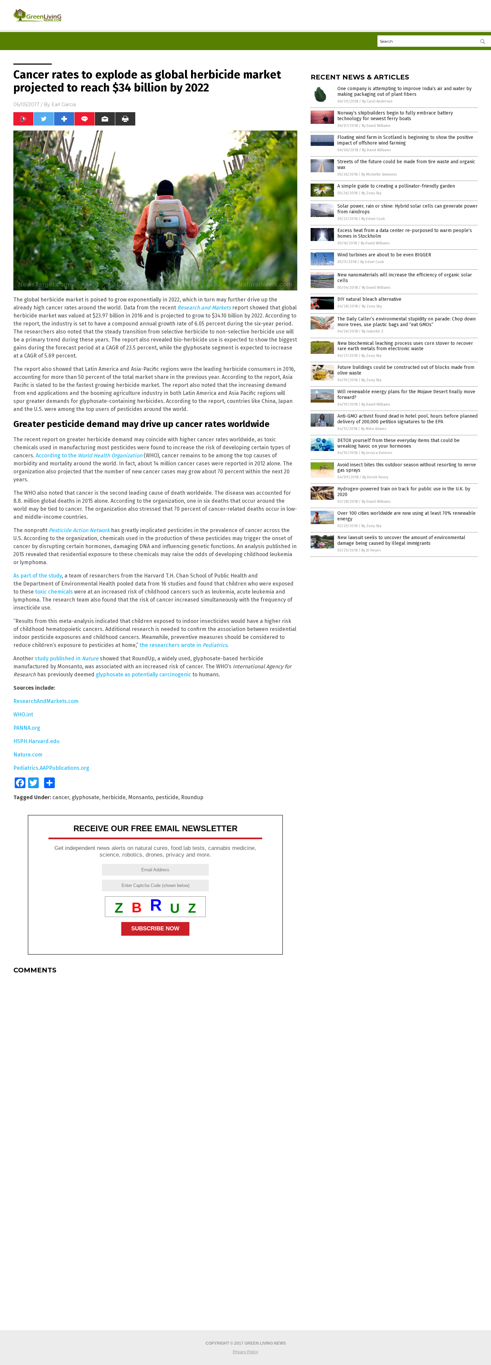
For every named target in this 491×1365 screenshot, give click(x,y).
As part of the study (37, 576)
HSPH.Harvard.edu (36, 741)
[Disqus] (155, 1062)
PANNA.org (26, 728)
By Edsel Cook (373, 219)
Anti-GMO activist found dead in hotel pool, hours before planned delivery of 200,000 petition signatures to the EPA (407, 419)
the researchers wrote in (183, 645)
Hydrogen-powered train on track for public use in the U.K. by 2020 (403, 491)
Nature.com (27, 754)
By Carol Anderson (377, 101)
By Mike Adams (373, 429)
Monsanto (140, 797)
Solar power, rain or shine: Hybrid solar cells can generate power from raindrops (407, 209)
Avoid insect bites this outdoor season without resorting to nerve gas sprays (406, 467)
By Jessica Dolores (376, 453)
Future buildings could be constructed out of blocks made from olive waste (405, 370)
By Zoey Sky (371, 193)
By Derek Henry (375, 477)
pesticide (167, 797)
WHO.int (23, 714)
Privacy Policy (245, 1352)
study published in (67, 658)
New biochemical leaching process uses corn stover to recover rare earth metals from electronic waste (405, 346)
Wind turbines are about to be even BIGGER (384, 255)
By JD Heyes (371, 550)
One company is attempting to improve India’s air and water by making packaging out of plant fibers (404, 91)
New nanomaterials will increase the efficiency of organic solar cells (404, 277)
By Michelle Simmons (379, 174)
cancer (60, 797)
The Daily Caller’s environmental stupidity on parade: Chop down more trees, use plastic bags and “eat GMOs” (406, 321)
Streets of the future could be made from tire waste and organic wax (406, 164)
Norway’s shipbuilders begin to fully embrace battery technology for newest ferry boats (395, 116)
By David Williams (376, 126)
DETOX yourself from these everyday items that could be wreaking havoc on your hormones (398, 443)
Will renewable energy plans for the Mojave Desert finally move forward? (406, 394)
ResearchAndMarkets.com (45, 701)
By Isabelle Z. (373, 331)
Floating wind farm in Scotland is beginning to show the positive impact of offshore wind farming (405, 140)
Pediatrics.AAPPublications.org (51, 768)
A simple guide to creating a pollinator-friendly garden (396, 186)
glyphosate (85, 797)
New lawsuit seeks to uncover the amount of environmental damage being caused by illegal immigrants (401, 540)
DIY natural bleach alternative (369, 299)
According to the (89, 455)
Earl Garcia (63, 104)
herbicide (114, 797)
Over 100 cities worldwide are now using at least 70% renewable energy (406, 516)
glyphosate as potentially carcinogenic (143, 674)
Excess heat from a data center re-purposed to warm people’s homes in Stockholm (404, 233)
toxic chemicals (54, 592)
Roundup (192, 797)
